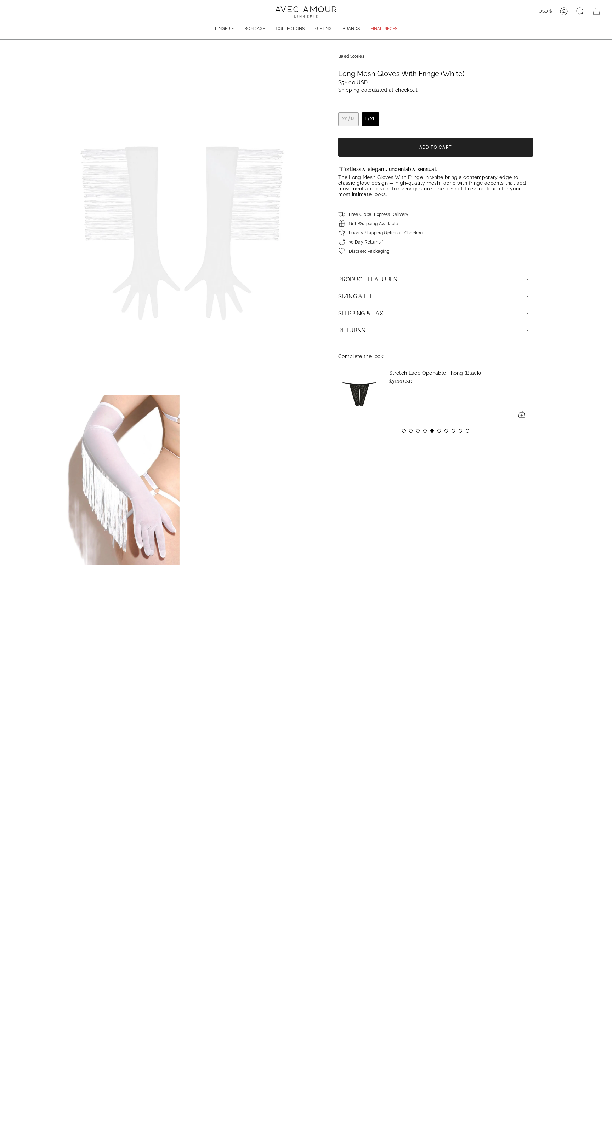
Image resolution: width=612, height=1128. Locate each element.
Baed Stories (351, 56)
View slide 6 (439, 431)
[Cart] (596, 11)
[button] (224, 29)
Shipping (349, 90)
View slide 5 (432, 431)
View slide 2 (411, 431)
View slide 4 (425, 431)
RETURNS (351, 330)
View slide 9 (460, 431)
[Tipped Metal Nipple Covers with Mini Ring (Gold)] (530, 393)
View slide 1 (404, 431)
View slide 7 (446, 431)
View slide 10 (467, 431)
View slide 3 (418, 431)
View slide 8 (453, 431)
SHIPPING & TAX (360, 313)
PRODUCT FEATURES (367, 279)
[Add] (498, 414)
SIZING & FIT (355, 296)
